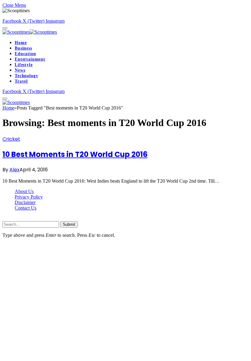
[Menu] (4, 28)
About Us (24, 191)
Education (25, 53)
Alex (14, 169)
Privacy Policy (29, 196)
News (20, 70)
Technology (26, 75)
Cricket (11, 139)
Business (23, 48)
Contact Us (25, 207)
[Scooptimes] (29, 32)
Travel (21, 81)
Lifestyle (24, 64)
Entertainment (30, 59)
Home (21, 42)
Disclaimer (25, 202)
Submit (69, 224)
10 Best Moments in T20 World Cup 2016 (75, 154)
